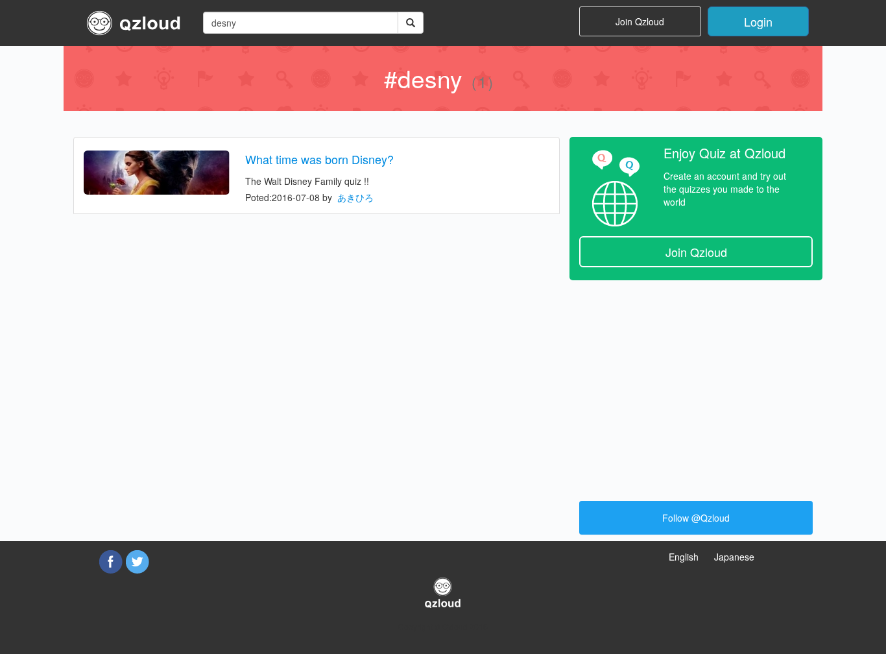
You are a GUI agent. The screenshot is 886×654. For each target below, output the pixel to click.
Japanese (734, 556)
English (684, 556)
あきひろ (355, 197)
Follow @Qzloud (696, 517)
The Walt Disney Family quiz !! (307, 181)
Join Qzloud (640, 21)
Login (758, 21)
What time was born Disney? (319, 159)
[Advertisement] (696, 384)
